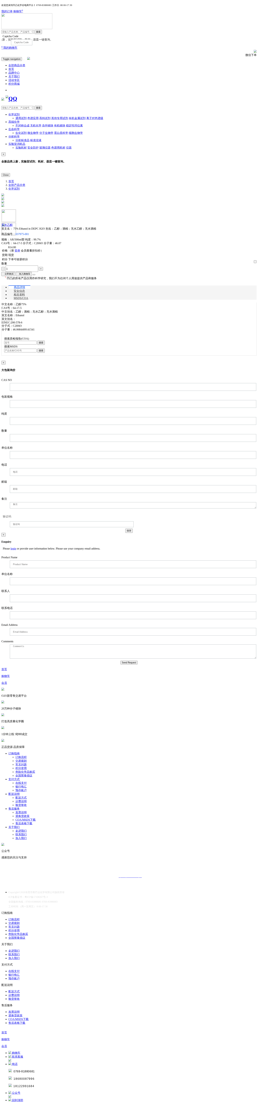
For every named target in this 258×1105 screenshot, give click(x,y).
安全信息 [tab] (19, 290)
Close (6, 175)
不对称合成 (22, 125)
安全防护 (33, 147)
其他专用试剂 (59, 118)
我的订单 (7, 11)
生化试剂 (21, 132)
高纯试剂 (45, 118)
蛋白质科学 (61, 132)
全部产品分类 (16, 184)
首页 (11, 69)
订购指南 (14, 753)
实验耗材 (21, 147)
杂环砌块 (47, 125)
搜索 (38, 32)
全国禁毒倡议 (23, 775)
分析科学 (14, 136)
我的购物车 (9, 47)
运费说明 (21, 801)
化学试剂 (14, 114)
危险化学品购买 (25, 771)
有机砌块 (59, 125)
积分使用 (21, 768)
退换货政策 (22, 816)
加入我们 (21, 838)
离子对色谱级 (94, 118)
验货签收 (21, 804)
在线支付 (21, 782)
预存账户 (21, 790)
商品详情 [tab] (19, 287)
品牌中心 (14, 72)
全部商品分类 (16, 65)
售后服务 (14, 808)
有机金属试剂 (77, 118)
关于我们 (14, 76)
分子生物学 (46, 132)
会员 (4, 682)
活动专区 (14, 80)
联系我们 (21, 834)
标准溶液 (35, 140)
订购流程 (21, 757)
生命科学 (14, 129)
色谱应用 (33, 118)
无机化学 (35, 125)
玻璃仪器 (45, 147)
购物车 (18, 11)
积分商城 (14, 83)
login (13, 548)
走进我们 (21, 830)
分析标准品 (22, 140)
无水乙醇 (7, 224)
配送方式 (21, 797)
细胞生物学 (76, 132)
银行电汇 (21, 786)
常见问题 (21, 764)
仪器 (69, 147)
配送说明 (14, 793)
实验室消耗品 (16, 143)
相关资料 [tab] (19, 294)
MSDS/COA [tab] (21, 298)
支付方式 (14, 779)
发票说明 (21, 812)
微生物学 (33, 132)
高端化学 (14, 121)
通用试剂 (21, 118)
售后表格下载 (23, 823)
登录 (17, 250)
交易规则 (21, 760)
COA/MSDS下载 (25, 819)
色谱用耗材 (58, 147)
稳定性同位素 (74, 125)
